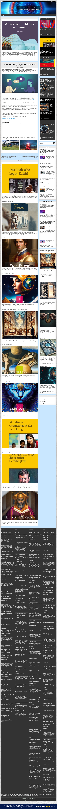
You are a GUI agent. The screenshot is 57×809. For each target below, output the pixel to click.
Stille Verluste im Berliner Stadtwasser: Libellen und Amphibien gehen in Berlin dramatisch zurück (7, 589)
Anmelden (41, 402)
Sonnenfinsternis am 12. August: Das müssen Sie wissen (49, 680)
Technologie (19, 60)
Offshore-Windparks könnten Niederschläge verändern (46, 172)
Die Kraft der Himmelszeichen (7, 267)
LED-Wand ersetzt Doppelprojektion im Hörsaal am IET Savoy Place (47, 188)
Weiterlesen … (51, 202)
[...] (16, 55)
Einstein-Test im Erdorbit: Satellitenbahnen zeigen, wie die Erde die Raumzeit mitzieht (7, 624)
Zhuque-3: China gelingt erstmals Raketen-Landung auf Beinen (49, 565)
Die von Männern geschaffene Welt (8, 519)
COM (6, 117)
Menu (3, 1)
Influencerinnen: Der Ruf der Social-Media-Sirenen (46, 241)
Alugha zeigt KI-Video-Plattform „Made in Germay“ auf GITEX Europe (20, 62)
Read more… (31, 545)
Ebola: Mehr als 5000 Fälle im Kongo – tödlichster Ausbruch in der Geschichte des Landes (35, 551)
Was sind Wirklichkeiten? (44, 39)
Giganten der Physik (43, 58)
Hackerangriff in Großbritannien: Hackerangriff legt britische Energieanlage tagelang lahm (47, 156)
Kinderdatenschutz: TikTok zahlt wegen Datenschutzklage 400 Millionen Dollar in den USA (47, 226)
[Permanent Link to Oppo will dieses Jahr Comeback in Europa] (28, 127)
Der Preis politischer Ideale (44, 313)
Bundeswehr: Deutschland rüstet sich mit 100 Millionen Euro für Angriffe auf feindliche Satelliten (49, 772)
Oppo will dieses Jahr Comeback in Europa (27, 135)
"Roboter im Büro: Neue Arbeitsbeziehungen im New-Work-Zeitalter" (46, 105)
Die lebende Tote (5, 484)
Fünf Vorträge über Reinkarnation (8, 196)
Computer (9, 117)
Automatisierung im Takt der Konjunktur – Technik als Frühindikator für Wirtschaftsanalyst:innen (47, 125)
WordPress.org (42, 408)
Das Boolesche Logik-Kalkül (45, 18)
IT (14, 117)
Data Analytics (42, 342)
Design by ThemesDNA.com (28, 794)
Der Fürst (3, 160)
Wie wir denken (4, 449)
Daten (33, 97)
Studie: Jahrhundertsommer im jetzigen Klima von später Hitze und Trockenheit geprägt (21, 530)
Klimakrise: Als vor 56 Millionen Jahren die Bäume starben (6, 607)
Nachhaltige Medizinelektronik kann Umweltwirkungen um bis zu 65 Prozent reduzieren (35, 571)
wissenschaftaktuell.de (28, 8)
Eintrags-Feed (42, 404)
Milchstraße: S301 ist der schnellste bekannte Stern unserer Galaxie (49, 549)
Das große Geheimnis (5, 413)
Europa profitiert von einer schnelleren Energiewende (20, 680)
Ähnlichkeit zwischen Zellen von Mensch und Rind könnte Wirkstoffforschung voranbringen (35, 674)
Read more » (42, 281)
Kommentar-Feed (43, 406)
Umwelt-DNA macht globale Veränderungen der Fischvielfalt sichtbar (21, 643)
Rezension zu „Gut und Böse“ (45, 285)
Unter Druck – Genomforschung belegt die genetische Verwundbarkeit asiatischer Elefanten (35, 618)
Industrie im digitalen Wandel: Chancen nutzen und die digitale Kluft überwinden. (47, 83)
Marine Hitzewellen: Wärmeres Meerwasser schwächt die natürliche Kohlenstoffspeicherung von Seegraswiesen (7, 567)
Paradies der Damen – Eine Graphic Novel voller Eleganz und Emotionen (14, 232)
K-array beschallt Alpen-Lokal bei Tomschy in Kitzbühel (21, 625)
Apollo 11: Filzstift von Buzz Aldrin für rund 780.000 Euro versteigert (49, 754)
